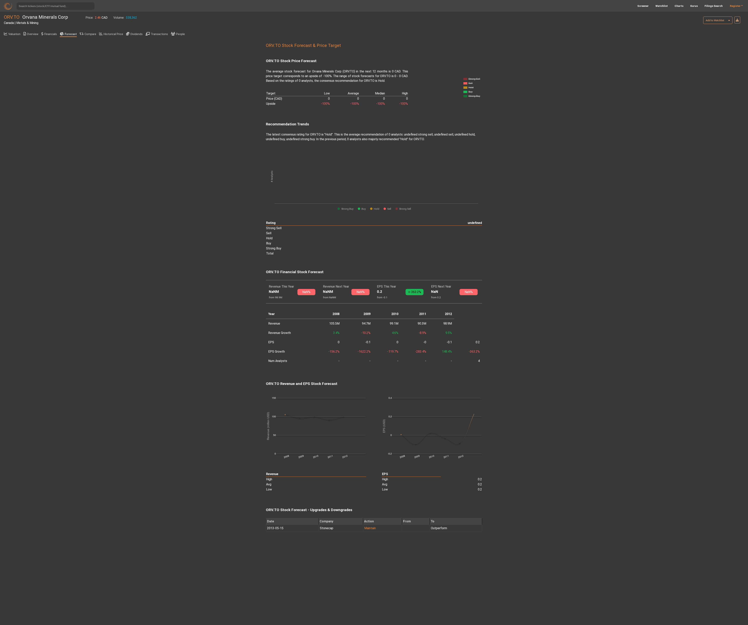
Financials (50, 34)
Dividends (137, 34)
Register (735, 5)
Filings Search (714, 5)
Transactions (159, 34)
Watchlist (661, 5)
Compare (90, 34)
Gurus (694, 5)
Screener (643, 5)
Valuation (14, 34)
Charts (679, 5)
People (180, 34)
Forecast (71, 34)
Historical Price (113, 34)
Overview (32, 34)
